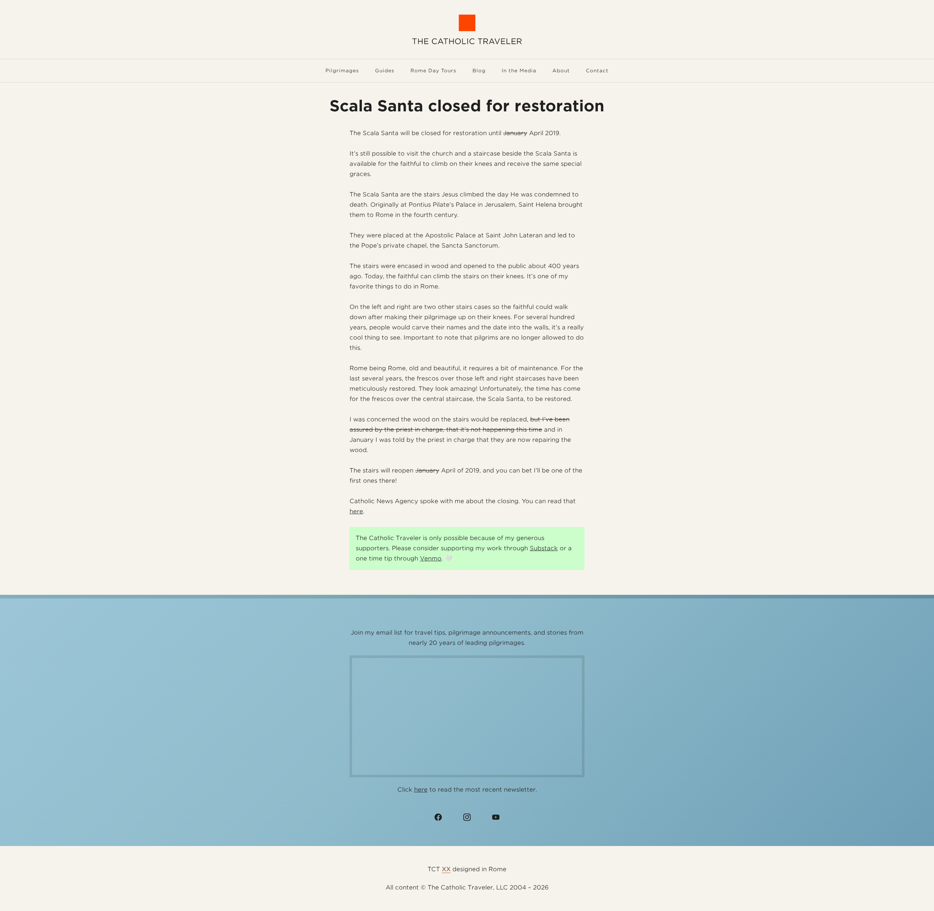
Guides (384, 70)
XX (446, 869)
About (561, 70)
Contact (597, 70)
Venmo (430, 558)
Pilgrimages (342, 70)
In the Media (519, 70)
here (356, 511)
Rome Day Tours (433, 70)
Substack (544, 548)
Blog (479, 70)
